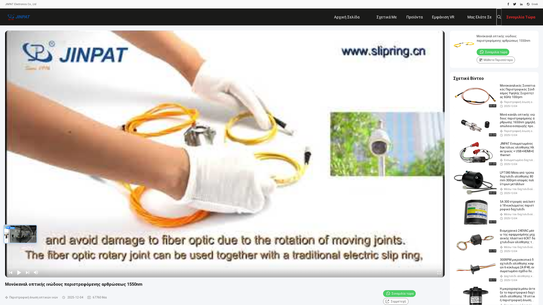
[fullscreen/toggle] (439, 272)
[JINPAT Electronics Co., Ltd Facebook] (508, 4)
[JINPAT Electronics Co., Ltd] (19, 17)
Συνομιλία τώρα (403, 293)
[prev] (10, 272)
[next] (27, 272)
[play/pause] (19, 272)
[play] (225, 154)
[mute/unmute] (36, 272)
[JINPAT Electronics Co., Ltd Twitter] (514, 4)
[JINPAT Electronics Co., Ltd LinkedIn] (521, 4)
